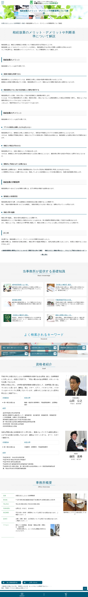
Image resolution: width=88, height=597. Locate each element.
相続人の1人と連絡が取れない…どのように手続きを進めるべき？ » (66, 250)
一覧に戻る (44, 254)
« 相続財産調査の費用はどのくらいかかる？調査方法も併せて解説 (21, 250)
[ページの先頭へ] (85, 589)
